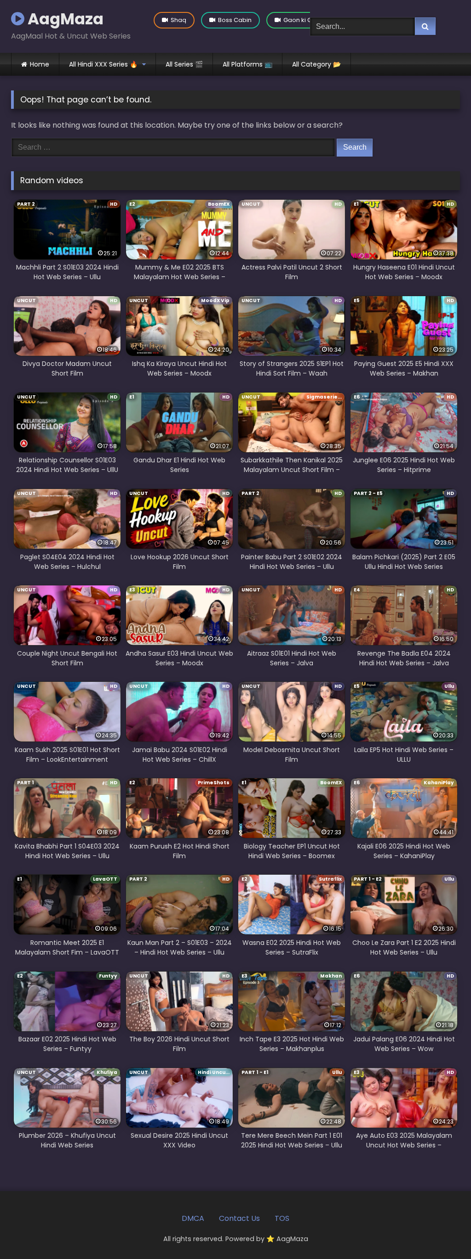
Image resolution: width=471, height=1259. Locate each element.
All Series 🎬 (184, 64)
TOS (282, 1218)
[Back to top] (442, 1232)
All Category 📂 (316, 64)
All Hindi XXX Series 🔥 (103, 64)
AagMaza (63, 19)
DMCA (193, 1218)
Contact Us (239, 1218)
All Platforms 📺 (247, 64)
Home (39, 64)
